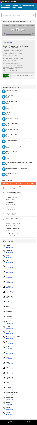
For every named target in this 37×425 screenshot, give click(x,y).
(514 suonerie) (9, 333)
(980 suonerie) (9, 379)
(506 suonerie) (9, 399)
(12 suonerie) (9, 318)
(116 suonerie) (9, 394)
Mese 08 (18, 183)
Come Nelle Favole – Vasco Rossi (15, 234)
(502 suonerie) (9, 338)
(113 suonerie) (9, 363)
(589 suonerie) (9, 328)
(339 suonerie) (9, 389)
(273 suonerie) (9, 303)
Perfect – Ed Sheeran (11, 208)
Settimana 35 (7, 183)
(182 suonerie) (9, 323)
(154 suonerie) (9, 343)
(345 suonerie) (9, 252)
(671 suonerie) (9, 282)
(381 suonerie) (9, 409)
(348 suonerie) (9, 298)
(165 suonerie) (9, 267)
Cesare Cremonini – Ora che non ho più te (18, 192)
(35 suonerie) (9, 257)
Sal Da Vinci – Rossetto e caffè (14, 187)
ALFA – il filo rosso (11, 197)
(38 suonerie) (9, 414)
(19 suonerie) (9, 404)
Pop (11, 42)
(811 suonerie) (9, 287)
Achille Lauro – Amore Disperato (14, 218)
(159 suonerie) (9, 292)
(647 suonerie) (9, 353)
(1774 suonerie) (9, 368)
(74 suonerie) (9, 348)
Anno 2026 (30, 183)
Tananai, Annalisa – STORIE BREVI (15, 223)
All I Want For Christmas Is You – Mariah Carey (18, 228)
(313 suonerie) (9, 262)
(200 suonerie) (9, 247)
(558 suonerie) (9, 272)
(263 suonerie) (9, 308)
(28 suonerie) (9, 313)
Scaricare (6, 75)
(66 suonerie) (9, 277)
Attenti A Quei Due (11, 213)
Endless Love (9, 202)
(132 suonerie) (9, 374)
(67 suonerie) (9, 358)
